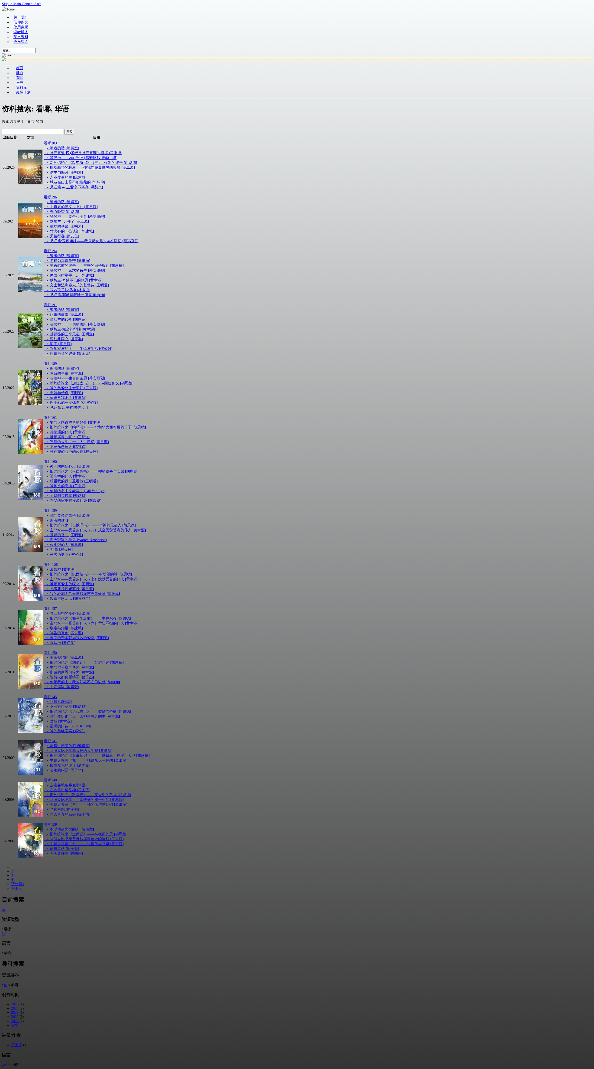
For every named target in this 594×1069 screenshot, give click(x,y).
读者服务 (20, 32)
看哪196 (50, 197)
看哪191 (50, 305)
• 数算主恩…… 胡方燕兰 (68, 599)
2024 (15, 1008)
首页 (19, 68)
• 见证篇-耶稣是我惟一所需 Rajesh (76, 295)
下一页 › (17, 884)
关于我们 (20, 17)
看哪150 (50, 653)
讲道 (19, 73)
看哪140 (50, 780)
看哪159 (50, 511)
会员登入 (20, 42)
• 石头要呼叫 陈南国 (65, 854)
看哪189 (50, 364)
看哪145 (50, 697)
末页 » (16, 889)
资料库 (21, 87)
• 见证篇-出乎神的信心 (67, 407)
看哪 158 (51, 564)
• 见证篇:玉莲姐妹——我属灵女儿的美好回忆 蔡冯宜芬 (93, 241)
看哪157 (50, 609)
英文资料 (20, 37)
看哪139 (50, 824)
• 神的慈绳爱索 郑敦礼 (67, 731)
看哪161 (50, 417)
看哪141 (50, 741)
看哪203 (50, 143)
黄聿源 (16, 1045)
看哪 (19, 78)
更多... (16, 1025)
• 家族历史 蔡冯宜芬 (65, 554)
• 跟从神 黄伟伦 (61, 643)
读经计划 (23, 92)
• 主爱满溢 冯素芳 (63, 687)
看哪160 (50, 462)
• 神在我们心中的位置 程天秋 (72, 452)
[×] (4, 910)
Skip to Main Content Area (21, 4)
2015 (15, 1021)
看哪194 (50, 251)
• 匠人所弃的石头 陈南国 (68, 814)
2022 (15, 1017)
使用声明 (20, 27)
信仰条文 (20, 22)
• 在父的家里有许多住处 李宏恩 (74, 501)
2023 (15, 1012)
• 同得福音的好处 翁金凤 (68, 354)
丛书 (19, 83)
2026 (15, 1004)
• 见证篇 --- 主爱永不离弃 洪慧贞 (75, 187)
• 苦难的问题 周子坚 (65, 770)
